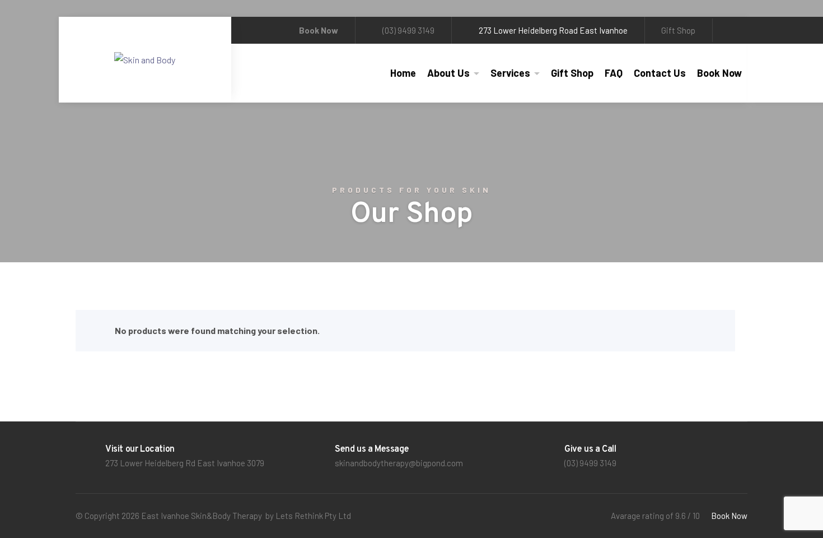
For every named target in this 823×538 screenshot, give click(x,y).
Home (403, 73)
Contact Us (660, 73)
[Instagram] (743, 30)
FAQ (614, 73)
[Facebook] (733, 30)
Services (510, 73)
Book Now (719, 73)
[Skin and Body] (144, 60)
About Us (448, 73)
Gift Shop (678, 30)
